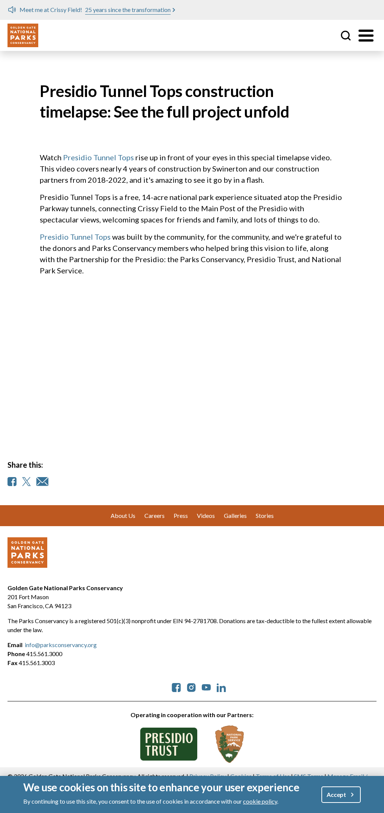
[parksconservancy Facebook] (176, 686)
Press (181, 515)
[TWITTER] (26, 481)
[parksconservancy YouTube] (206, 686)
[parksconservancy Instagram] (191, 686)
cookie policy (260, 801)
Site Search (346, 36)
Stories (265, 515)
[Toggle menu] (366, 36)
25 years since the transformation (128, 9)
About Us (123, 515)
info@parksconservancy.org (61, 644)
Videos (206, 515)
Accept (336, 794)
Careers (154, 515)
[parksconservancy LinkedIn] (221, 686)
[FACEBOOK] (12, 481)
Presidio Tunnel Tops (98, 157)
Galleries (235, 515)
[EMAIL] (42, 481)
